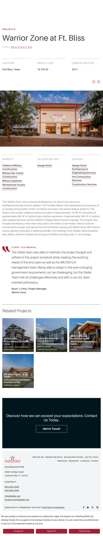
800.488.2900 (12, 490)
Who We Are (38, 457)
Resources (62, 461)
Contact (94, 461)
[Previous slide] (93, 81)
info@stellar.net (12, 496)
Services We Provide (73, 457)
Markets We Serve (53, 457)
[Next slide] (98, 81)
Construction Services (84, 184)
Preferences (84, 531)
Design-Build (44, 165)
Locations (84, 461)
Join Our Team (91, 457)
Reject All (51, 531)
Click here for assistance (53, 507)
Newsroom (74, 461)
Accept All (18, 531)
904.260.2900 (12, 487)
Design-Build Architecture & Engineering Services (84, 169)
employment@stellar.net (17, 499)
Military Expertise (12, 180)
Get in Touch (51, 428)
